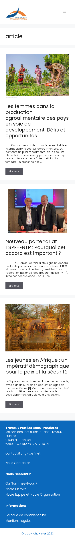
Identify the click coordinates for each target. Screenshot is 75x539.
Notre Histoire (16, 489)
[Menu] (65, 12)
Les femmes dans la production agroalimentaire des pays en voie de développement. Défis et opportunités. (37, 121)
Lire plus (16, 170)
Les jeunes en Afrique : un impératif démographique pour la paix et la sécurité (37, 366)
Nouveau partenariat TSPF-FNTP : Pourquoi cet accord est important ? (35, 247)
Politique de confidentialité (25, 515)
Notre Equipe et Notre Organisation (32, 494)
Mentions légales (18, 521)
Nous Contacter (17, 463)
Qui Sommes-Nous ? (21, 483)
